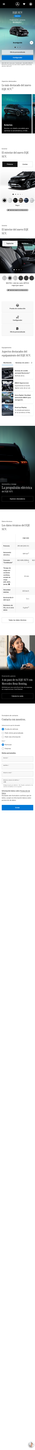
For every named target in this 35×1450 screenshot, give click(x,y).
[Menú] (4, 4)
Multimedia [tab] (7, 363)
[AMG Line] (31, 42)
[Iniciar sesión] (30, 4)
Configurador (17, 58)
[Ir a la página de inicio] (17, 4)
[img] (17, 31)
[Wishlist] (24, 4)
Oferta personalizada (17, 52)
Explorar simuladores (17, 499)
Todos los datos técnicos (17, 620)
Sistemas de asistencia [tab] (23, 363)
